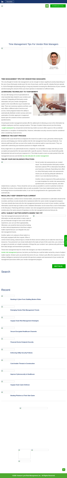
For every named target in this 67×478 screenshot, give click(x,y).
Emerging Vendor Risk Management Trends (24, 310)
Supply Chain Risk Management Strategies (24, 321)
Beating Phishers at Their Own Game (22, 395)
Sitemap (54, 445)
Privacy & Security (57, 441)
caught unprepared (7, 128)
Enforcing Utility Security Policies (21, 353)
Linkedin (54, 433)
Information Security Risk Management (37, 443)
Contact (54, 437)
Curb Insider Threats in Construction (22, 363)
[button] (47, 6)
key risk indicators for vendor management (35, 156)
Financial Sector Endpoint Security (22, 342)
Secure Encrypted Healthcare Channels (23, 331)
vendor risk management (9, 252)
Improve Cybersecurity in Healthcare (22, 374)
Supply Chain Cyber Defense (20, 385)
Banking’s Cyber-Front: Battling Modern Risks (25, 299)
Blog (53, 428)
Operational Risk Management (39, 437)
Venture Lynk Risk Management (27, 475)
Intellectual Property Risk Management (37, 432)
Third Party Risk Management (39, 426)
